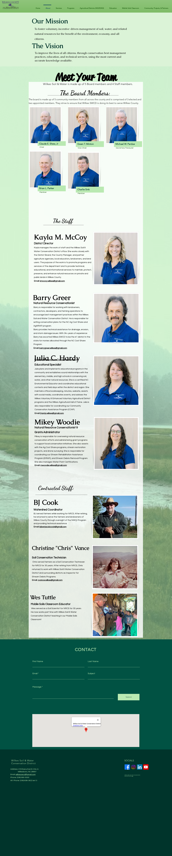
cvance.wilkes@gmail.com (50, 580)
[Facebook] (127, 767)
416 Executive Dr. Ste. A (28, 769)
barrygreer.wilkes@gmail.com (53, 348)
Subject (91, 673)
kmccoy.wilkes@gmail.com (52, 281)
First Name (37, 661)
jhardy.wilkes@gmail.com (52, 413)
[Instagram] (133, 767)
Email (34, 673)
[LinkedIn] (139, 767)
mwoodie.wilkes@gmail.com (53, 465)
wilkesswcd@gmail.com (26, 774)
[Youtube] (145, 767)
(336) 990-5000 (23, 777)
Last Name (93, 661)
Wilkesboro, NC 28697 (27, 772)
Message (36, 687)
